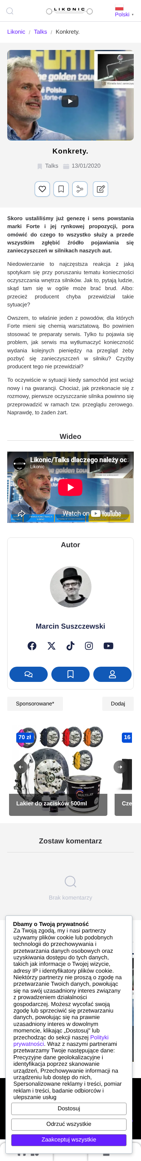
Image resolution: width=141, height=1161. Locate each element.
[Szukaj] (10, 11)
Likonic (16, 32)
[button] (42, 189)
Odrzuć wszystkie (68, 1124)
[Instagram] (89, 645)
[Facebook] (32, 645)
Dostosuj (68, 1109)
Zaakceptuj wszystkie (69, 1140)
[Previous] (20, 767)
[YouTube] (108, 645)
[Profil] (112, 674)
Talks (40, 32)
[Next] (120, 767)
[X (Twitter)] (51, 645)
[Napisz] (28, 674)
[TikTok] (70, 645)
